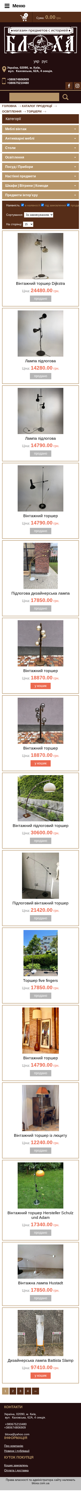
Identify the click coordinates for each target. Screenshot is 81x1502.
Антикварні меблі (19, 138)
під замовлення (55, 205)
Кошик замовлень (16, 1465)
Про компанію (13, 1445)
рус (45, 61)
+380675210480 (18, 83)
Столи (10, 148)
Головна (9, 106)
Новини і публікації (16, 1450)
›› (35, 1391)
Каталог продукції (37, 106)
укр (36, 61)
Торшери (34, 111)
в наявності (32, 205)
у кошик (41, 686)
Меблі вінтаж (15, 129)
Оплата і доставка (16, 1470)
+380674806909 (18, 79)
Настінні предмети (20, 176)
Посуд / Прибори (19, 167)
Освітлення (11, 111)
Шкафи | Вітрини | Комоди (26, 185)
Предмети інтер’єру (21, 195)
